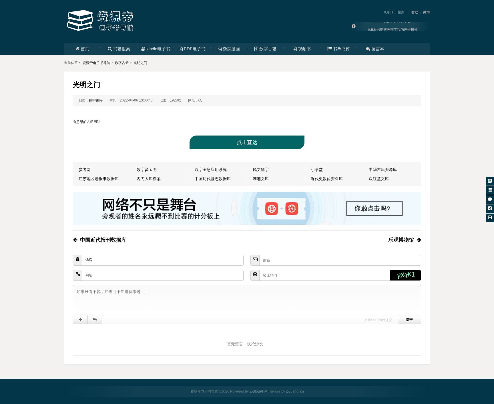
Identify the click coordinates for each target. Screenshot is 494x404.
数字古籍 (267, 48)
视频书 (304, 48)
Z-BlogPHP (258, 391)
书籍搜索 (121, 48)
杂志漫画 (231, 48)
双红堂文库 (379, 178)
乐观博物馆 (401, 240)
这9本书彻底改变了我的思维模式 (393, 26)
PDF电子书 (194, 48)
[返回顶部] (490, 181)
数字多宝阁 (147, 169)
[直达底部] (490, 218)
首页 (85, 48)
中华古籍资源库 (383, 169)
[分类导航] (490, 190)
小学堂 (317, 169)
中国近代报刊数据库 (103, 240)
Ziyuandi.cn (295, 391)
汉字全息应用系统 (211, 169)
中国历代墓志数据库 (213, 178)
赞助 (414, 12)
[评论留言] (490, 199)
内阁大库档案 (149, 178)
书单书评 (341, 48)
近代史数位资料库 (327, 178)
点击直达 (247, 142)
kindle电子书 (158, 48)
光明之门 (140, 63)
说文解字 (261, 169)
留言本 (377, 48)
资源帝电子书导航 (96, 63)
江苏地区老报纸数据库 (99, 178)
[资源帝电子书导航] (101, 21)
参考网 (85, 169)
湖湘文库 (261, 178)
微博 (426, 12)
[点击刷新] (405, 275)
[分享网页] (490, 208)
